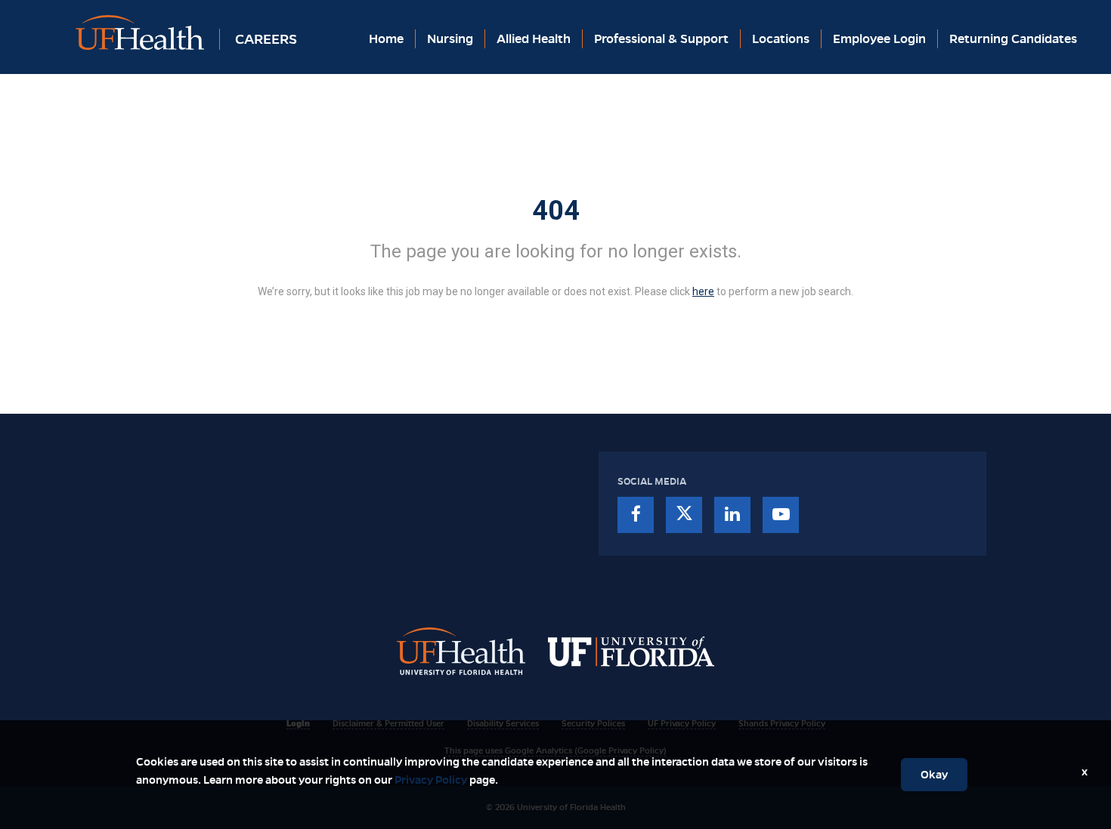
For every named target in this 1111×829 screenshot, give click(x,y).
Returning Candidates (1013, 39)
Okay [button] (934, 774)
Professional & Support (661, 39)
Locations (780, 39)
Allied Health (534, 39)
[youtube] (781, 515)
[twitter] (684, 515)
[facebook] (635, 515)
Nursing (450, 39)
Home (386, 39)
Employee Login (879, 39)
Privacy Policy (431, 780)
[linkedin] (732, 515)
